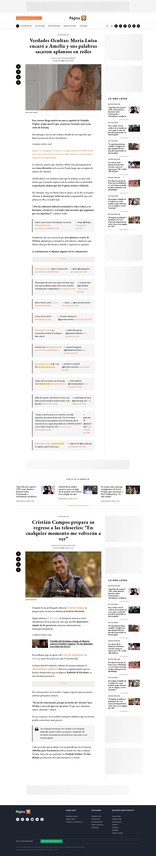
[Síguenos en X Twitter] (116, 26)
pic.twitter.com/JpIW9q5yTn (47, 350)
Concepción (117, 819)
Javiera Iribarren (68, 58)
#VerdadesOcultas (43, 225)
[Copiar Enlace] (18, 77)
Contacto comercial (74, 822)
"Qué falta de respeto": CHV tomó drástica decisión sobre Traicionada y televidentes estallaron (117, 111)
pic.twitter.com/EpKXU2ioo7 (47, 228)
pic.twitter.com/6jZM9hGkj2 (47, 272)
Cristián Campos (75, 607)
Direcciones (71, 819)
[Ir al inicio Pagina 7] (78, 18)
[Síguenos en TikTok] (134, 26)
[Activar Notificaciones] (111, 26)
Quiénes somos (72, 816)
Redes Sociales (70, 26)
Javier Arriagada (68, 545)
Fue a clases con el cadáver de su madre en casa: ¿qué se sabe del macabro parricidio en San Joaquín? (117, 130)
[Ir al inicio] (17, 26)
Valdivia (115, 827)
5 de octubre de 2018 (83, 319)
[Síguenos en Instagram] (120, 26)
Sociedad (83, 26)
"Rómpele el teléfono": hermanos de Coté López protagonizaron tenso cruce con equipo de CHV (117, 222)
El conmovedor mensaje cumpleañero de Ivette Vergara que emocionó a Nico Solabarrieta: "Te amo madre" (112, 491)
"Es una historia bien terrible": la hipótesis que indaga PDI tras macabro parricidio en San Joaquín (117, 148)
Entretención (54, 26)
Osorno (115, 830)
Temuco (115, 824)
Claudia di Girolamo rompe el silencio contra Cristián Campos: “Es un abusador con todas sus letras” (71, 643)
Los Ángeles (117, 822)
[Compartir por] (18, 82)
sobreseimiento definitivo (45, 668)
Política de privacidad (24, 841)
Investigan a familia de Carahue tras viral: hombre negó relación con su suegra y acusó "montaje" (117, 203)
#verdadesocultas (43, 364)
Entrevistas (26, 26)
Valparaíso (116, 816)
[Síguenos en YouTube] (129, 26)
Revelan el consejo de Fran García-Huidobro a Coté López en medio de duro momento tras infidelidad (117, 185)
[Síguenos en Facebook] (125, 26)
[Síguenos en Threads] (138, 26)
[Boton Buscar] (107, 26)
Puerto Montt (117, 833)
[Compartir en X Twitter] (18, 72)
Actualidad (40, 26)
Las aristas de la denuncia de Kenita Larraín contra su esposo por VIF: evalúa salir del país (117, 166)
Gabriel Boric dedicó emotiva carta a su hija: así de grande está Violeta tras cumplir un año (70, 490)
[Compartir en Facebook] (18, 66)
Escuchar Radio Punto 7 (27, 18)
